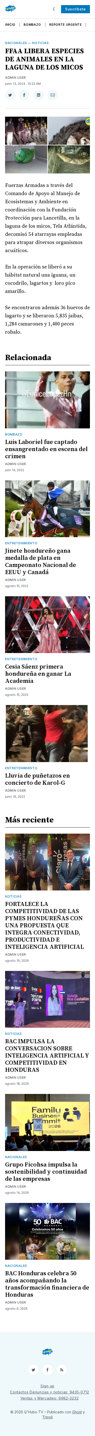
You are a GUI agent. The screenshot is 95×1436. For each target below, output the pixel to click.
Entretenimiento (21, 543)
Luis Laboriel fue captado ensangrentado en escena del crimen (46, 449)
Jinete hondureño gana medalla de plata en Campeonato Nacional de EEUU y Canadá (40, 561)
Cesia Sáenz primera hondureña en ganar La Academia (38, 674)
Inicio (10, 24)
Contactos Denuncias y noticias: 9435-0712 (49, 1392)
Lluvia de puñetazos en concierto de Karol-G (37, 779)
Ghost (77, 1412)
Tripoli (47, 1417)
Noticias (40, 43)
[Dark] (55, 9)
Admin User (15, 77)
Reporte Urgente (65, 24)
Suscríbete (75, 9)
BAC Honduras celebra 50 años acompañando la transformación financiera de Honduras (47, 1284)
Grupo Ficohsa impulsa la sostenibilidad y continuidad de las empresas (46, 1172)
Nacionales (16, 43)
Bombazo (32, 24)
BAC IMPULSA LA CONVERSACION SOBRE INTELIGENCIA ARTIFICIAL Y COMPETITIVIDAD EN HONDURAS (47, 1056)
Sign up (47, 1386)
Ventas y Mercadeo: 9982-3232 (50, 1398)
